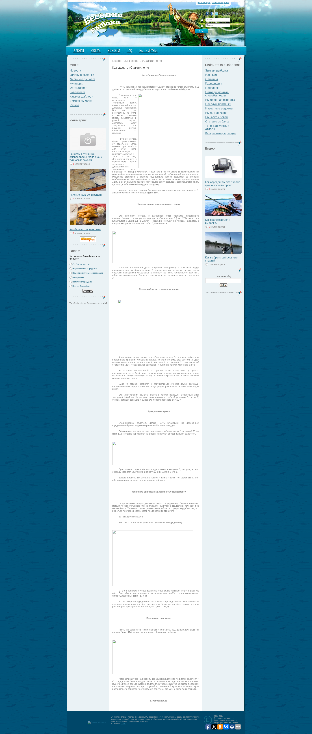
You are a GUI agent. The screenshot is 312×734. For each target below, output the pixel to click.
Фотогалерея (78, 87)
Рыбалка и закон (216, 117)
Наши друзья (148, 50)
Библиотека (77, 92)
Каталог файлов (80, 96)
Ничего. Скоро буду (81, 286)
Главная (78, 50)
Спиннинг (211, 79)
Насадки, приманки (218, 104)
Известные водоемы (219, 108)
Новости (114, 50)
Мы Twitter (216, 13)
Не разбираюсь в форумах (84, 268)
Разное (74, 105)
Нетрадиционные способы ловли (217, 94)
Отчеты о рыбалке (82, 74)
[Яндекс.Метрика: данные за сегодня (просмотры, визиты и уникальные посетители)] (97, 722)
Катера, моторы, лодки (220, 133)
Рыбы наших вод (216, 112)
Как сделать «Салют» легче (143, 60)
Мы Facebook (212, 13)
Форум (96, 50)
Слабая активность (81, 264)
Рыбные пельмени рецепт (86, 194)
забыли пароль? (220, 2)
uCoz (123, 723)
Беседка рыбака (101, 24)
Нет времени (78, 277)
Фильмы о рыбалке (82, 79)
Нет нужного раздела (82, 282)
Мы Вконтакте (207, 13)
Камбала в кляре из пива (85, 229)
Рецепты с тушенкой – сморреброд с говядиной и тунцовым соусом (86, 156)
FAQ (129, 50)
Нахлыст (211, 74)
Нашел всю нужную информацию (87, 273)
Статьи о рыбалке (217, 121)
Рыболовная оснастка (220, 99)
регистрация (204, 2)
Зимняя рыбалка (81, 100)
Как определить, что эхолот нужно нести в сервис (222, 183)
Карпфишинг (213, 83)
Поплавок (211, 87)
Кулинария (77, 83)
